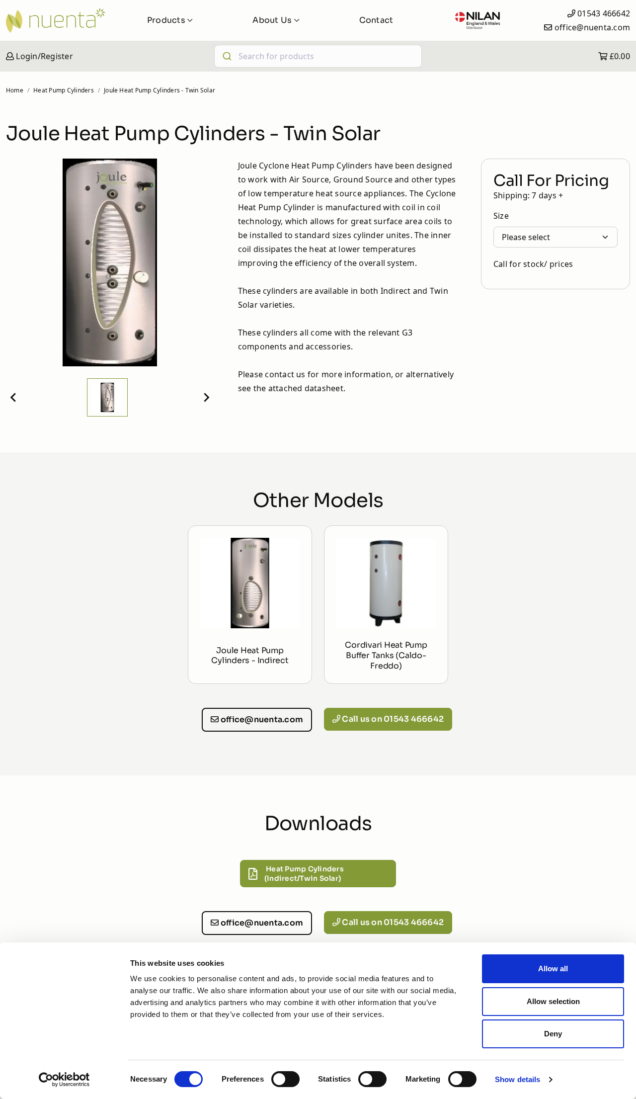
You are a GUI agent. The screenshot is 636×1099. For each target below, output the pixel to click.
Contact (376, 20)
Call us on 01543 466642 (392, 719)
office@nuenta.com (592, 27)
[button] (107, 397)
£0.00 (619, 56)
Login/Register (43, 56)
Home (14, 90)
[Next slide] (206, 398)
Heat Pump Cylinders (63, 90)
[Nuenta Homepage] (55, 20)
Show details (517, 1079)
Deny (553, 1033)
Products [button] (167, 20)
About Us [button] (273, 20)
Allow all (553, 968)
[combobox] (318, 56)
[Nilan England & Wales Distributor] (477, 20)
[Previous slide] (14, 398)
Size (501, 215)
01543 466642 (603, 13)
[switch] (285, 1079)
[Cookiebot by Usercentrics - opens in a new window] (64, 1079)
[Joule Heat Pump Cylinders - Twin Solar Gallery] (110, 263)
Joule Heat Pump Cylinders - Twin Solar (159, 90)
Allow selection (553, 1001)
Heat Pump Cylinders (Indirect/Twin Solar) (304, 873)
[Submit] (226, 56)
